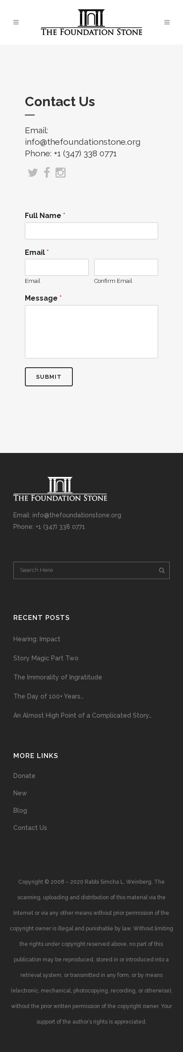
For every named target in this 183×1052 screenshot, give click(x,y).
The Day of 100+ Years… (48, 696)
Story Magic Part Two (46, 658)
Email (37, 252)
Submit (49, 376)
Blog (20, 810)
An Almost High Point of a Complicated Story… (82, 715)
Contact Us (30, 827)
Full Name (45, 215)
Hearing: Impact (36, 639)
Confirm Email (113, 281)
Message (43, 298)
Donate (24, 775)
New (20, 793)
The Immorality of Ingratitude (57, 677)
